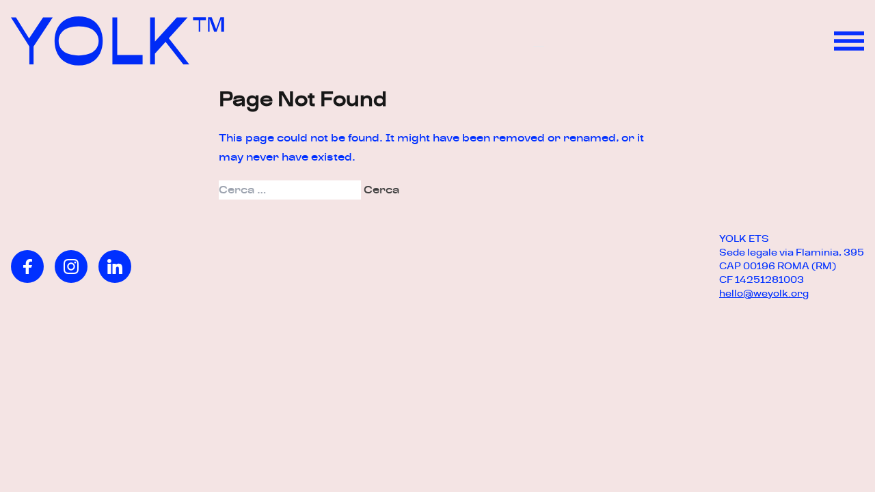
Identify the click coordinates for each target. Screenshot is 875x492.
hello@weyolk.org (764, 293)
